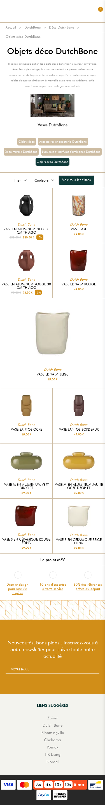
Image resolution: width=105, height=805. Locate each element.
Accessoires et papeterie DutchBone (63, 142)
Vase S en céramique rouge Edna (26, 541)
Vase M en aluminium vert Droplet (26, 486)
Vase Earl (79, 229)
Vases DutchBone (52, 125)
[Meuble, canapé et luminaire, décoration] (53, 11)
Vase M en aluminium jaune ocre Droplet (79, 486)
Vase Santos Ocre (26, 429)
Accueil (11, 27)
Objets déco (26, 142)
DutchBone (32, 27)
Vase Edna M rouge (79, 284)
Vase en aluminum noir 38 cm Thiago (26, 230)
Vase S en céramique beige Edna (79, 541)
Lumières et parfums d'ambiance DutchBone (71, 152)
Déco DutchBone (61, 27)
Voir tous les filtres (76, 179)
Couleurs (41, 180)
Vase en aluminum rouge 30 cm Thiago (26, 286)
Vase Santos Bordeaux (79, 429)
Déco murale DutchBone (21, 152)
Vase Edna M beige (52, 374)
